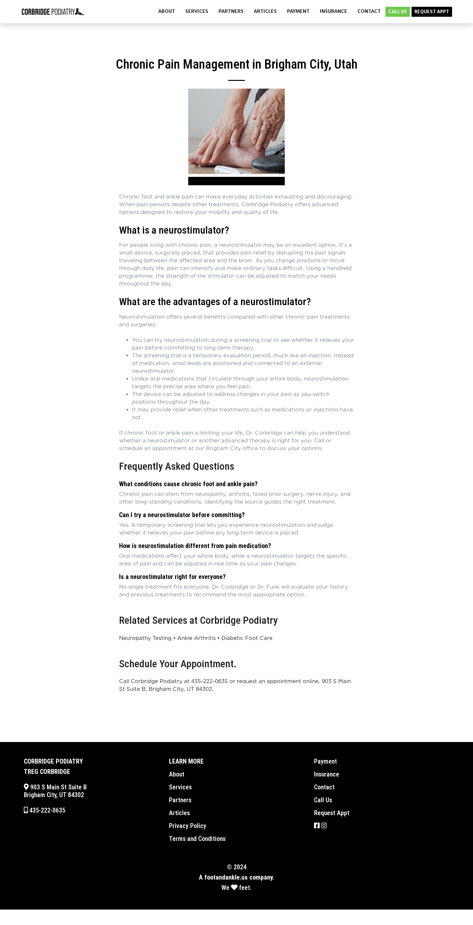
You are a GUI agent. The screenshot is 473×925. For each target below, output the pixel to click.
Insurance (326, 774)
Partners (180, 800)
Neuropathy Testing (145, 638)
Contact (324, 787)
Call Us (323, 800)
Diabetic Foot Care (247, 638)
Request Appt (331, 813)
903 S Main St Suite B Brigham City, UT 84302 (55, 791)
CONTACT (369, 11)
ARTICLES (265, 11)
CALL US (397, 11)
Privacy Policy (187, 826)
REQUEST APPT (431, 11)
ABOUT (166, 11)
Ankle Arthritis (196, 638)
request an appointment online (278, 681)
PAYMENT (298, 11)
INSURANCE (333, 11)
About (176, 774)
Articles (179, 813)
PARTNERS (231, 11)
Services (180, 787)
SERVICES (196, 11)
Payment (325, 761)
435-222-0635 (209, 681)
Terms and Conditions (197, 839)
